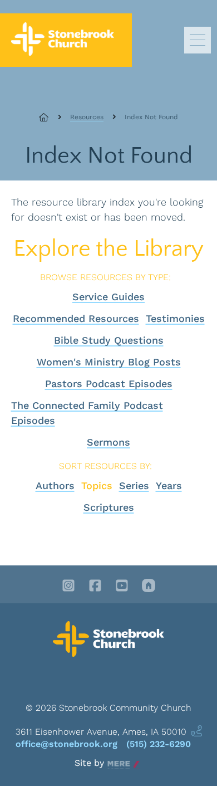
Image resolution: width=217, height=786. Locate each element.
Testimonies (175, 318)
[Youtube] (122, 586)
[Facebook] (95, 586)
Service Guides (108, 296)
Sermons (108, 442)
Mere (118, 763)
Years (169, 485)
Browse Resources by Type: (105, 277)
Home (50, 117)
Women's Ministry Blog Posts (109, 362)
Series (134, 485)
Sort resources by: (105, 466)
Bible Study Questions (109, 340)
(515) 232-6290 (158, 744)
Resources (86, 117)
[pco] (148, 586)
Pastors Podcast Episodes (108, 383)
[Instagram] (68, 586)
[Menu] (197, 40)
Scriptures (108, 507)
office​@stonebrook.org (66, 744)
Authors (55, 485)
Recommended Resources (76, 318)
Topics (96, 485)
